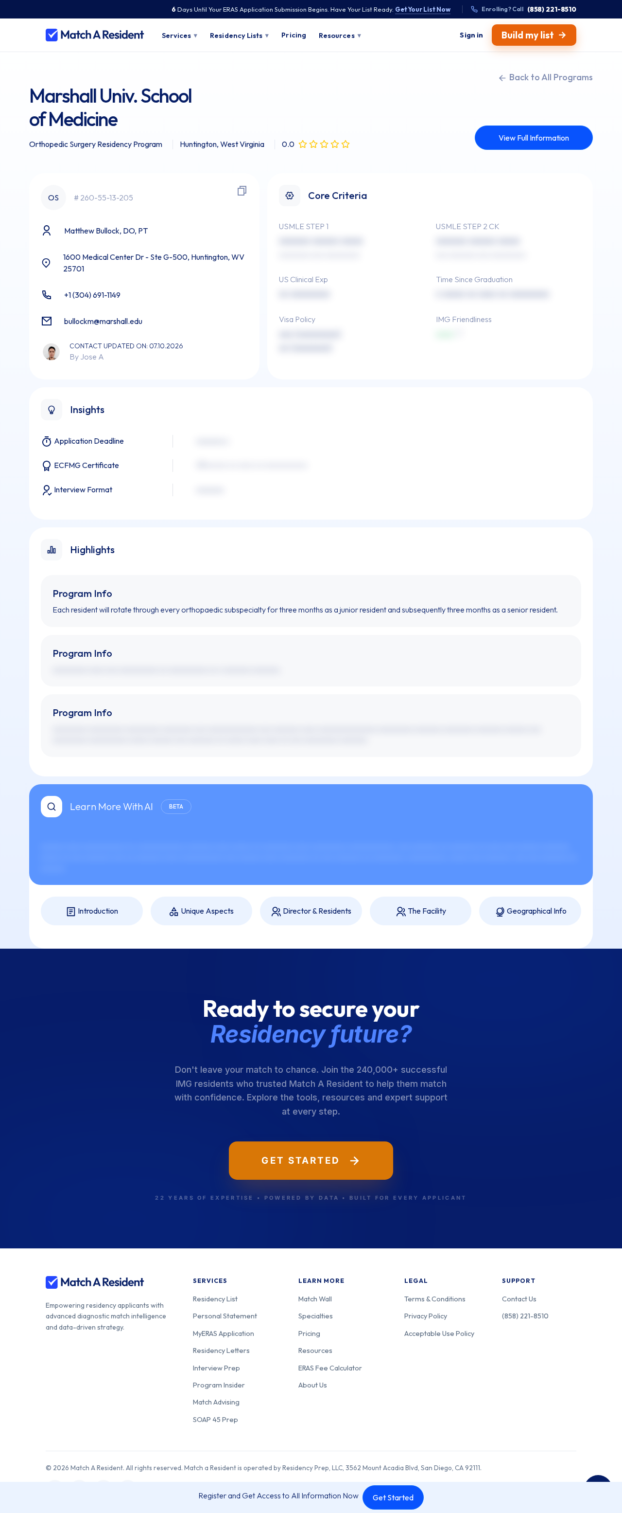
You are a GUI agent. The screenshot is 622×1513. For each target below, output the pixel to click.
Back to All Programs (550, 77)
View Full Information (534, 138)
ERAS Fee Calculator (330, 1367)
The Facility (426, 911)
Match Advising (216, 1401)
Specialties (315, 1315)
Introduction (97, 911)
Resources (315, 1350)
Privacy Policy (425, 1315)
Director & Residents (316, 911)
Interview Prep (216, 1367)
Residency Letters (221, 1350)
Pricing (309, 1333)
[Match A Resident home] (95, 35)
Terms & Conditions (435, 1298)
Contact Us (519, 1298)
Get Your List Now (422, 9)
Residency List (215, 1298)
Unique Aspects (206, 911)
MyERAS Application (223, 1333)
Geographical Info (536, 911)
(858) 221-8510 (525, 1315)
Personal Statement (225, 1315)
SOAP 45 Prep (215, 1419)
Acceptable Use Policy (439, 1333)
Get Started (393, 1497)
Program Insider (219, 1384)
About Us (312, 1384)
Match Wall (315, 1298)
